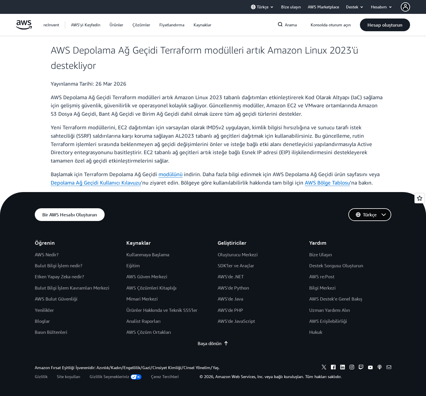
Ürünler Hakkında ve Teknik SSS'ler (161, 310)
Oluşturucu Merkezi (238, 254)
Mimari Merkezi (142, 299)
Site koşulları (68, 376)
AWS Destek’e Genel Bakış (335, 299)
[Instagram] (351, 368)
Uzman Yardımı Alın (329, 310)
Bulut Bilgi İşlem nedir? (58, 265)
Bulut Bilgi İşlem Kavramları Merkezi (72, 288)
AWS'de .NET (231, 276)
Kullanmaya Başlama (147, 254)
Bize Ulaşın (320, 254)
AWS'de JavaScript (236, 321)
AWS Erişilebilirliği (328, 321)
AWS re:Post (321, 276)
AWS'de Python (233, 288)
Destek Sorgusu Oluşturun (336, 265)
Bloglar (42, 321)
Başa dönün (209, 343)
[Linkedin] (342, 368)
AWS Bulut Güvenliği (56, 299)
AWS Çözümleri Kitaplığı (151, 288)
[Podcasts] (379, 368)
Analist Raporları (143, 321)
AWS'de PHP (230, 310)
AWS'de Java (230, 299)
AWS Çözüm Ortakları (148, 332)
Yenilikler (44, 310)
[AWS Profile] (405, 7)
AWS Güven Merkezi (146, 276)
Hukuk (315, 332)
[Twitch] (361, 368)
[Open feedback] (419, 198)
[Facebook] (333, 368)
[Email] (389, 368)
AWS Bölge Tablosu (327, 182)
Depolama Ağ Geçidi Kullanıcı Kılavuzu (96, 182)
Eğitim (133, 265)
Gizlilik (41, 376)
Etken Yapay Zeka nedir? (59, 276)
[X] (324, 368)
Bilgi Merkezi (322, 288)
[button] (85, 25)
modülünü (171, 174)
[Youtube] (370, 368)
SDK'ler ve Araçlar (236, 265)
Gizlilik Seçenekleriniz (109, 376)
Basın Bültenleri (51, 332)
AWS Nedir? (47, 254)
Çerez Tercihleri (165, 376)
